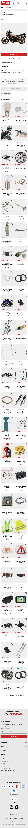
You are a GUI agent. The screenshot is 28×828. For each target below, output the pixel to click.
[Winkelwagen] (26, 3)
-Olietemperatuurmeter (21, 168)
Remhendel (20, 239)
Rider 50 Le (20, 610)
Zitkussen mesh (20, 636)
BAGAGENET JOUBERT (7, 144)
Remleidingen (7, 338)
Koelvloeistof (7, 461)
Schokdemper (21, 411)
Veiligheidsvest (21, 536)
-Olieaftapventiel (20, 264)
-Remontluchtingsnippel (7, 241)
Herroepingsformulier (6, 768)
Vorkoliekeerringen (21, 685)
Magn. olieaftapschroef (21, 120)
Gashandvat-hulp (20, 313)
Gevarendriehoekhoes (20, 561)
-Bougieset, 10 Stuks (20, 461)
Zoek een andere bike (13, 58)
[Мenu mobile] (2, 7)
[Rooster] (23, 99)
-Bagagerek (20, 144)
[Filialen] (14, 3)
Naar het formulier (12, 83)
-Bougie (7, 586)
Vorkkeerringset (20, 289)
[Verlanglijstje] (22, 3)
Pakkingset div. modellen (21, 435)
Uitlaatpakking (7, 411)
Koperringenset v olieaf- (21, 193)
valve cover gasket (21, 363)
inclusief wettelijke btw (14, 818)
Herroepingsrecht (5, 766)
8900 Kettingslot (20, 512)
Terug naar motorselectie (8, 14)
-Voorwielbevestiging (20, 218)
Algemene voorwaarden (6, 761)
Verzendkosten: (5, 820)
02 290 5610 (16, 714)
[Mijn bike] (18, 3)
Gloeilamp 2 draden (7, 120)
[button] (25, 7)
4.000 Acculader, (20, 586)
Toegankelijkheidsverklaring (7, 770)
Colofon (3, 758)
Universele (7, 218)
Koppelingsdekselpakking (7, 363)
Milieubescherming (5, 773)
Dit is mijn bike (14, 54)
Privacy (3, 763)
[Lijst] (25, 99)
